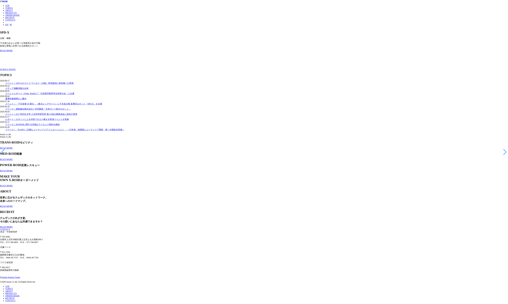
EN (6, 25)
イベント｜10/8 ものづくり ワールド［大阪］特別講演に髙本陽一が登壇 (39, 83)
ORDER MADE (12, 15)
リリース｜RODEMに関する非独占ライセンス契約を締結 (32, 124)
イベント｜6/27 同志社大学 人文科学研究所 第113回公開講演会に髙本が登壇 (41, 114)
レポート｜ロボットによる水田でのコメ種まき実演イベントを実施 (37, 119)
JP (11, 25)
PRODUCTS (11, 13)
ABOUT (9, 10)
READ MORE (6, 50)
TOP (7, 5)
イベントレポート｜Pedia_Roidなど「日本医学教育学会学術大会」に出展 (39, 93)
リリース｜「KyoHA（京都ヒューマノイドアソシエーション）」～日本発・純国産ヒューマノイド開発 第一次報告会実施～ (64, 130)
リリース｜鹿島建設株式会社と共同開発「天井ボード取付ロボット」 (38, 109)
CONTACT (10, 20)
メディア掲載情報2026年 (17, 88)
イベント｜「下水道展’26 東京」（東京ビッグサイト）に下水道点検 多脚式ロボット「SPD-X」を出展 (53, 104)
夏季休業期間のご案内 (15, 99)
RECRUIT (10, 17)
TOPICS (9, 8)
